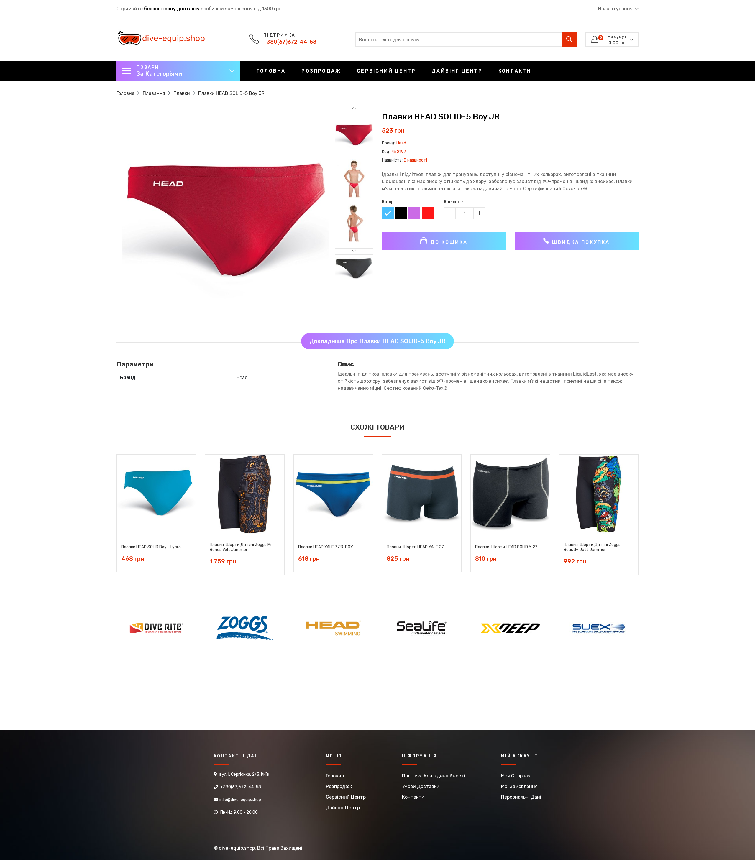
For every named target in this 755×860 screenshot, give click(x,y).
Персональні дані (521, 797)
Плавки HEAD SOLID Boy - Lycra (151, 547)
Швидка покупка (580, 242)
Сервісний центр (386, 71)
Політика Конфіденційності (433, 776)
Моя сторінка (516, 776)
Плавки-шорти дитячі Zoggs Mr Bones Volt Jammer (241, 547)
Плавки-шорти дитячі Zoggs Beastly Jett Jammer (592, 547)
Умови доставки (420, 786)
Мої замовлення (519, 786)
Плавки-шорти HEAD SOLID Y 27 (506, 547)
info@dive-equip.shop (240, 799)
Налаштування (616, 9)
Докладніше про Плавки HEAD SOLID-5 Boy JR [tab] (377, 341)
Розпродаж (321, 71)
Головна (271, 71)
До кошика (448, 242)
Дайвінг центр (457, 71)
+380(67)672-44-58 (289, 42)
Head (401, 143)
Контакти (514, 71)
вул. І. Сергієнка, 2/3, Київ (244, 774)
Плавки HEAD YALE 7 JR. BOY (325, 547)
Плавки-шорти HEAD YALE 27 (415, 547)
